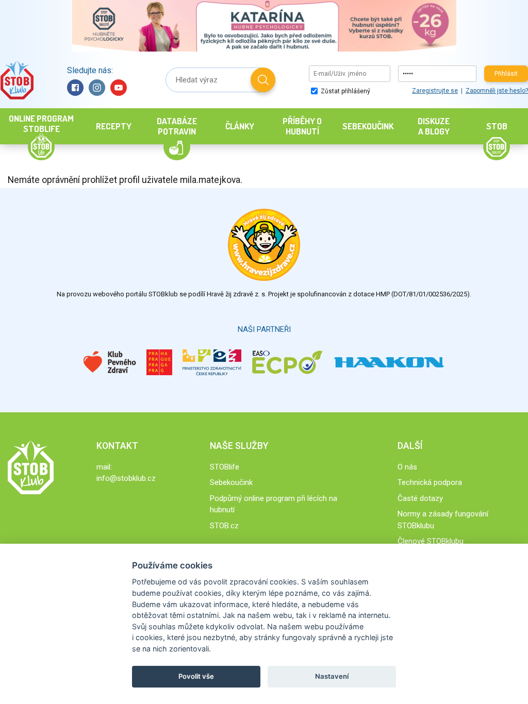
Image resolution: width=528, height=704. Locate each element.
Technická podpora (430, 482)
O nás (407, 467)
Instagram (97, 87)
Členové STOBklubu (431, 541)
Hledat (263, 80)
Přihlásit (506, 73)
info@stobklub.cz (126, 478)
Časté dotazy (420, 498)
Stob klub (17, 80)
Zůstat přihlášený (344, 91)
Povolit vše (196, 676)
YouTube (118, 87)
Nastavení (332, 676)
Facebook (75, 87)
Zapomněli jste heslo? (497, 90)
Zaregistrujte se (435, 90)
